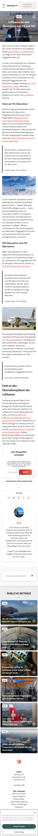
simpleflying (28, 95)
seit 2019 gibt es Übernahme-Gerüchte (18, 265)
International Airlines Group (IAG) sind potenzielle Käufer (18, 431)
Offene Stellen (19, 799)
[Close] (35, 812)
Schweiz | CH (19, 774)
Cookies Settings (19, 832)
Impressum (19, 807)
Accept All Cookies (19, 826)
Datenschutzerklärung (19, 801)
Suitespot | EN (19, 785)
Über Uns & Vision (19, 793)
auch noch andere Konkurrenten (19, 85)
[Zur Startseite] (19, 763)
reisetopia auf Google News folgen (19, 481)
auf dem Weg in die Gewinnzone (21, 51)
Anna (18, 36)
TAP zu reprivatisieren (14, 339)
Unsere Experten (19, 796)
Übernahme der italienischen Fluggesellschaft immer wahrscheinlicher (16, 417)
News (19, 17)
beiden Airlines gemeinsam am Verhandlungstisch (16, 119)
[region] (19, 823)
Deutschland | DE (19, 777)
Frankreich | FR (19, 779)
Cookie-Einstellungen (19, 804)
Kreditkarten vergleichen (27, 5)
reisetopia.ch (12, 5)
